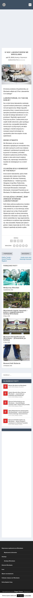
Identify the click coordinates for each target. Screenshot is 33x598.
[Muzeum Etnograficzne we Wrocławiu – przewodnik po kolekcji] (16, 326)
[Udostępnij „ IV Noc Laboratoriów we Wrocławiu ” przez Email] (18, 241)
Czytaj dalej (27, 595)
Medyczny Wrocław (11, 288)
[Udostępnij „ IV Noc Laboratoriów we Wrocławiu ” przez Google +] (14, 241)
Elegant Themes (18, 591)
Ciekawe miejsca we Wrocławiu (11, 578)
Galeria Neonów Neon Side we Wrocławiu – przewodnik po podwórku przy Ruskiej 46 (17, 394)
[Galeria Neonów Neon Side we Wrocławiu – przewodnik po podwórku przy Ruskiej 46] (5, 393)
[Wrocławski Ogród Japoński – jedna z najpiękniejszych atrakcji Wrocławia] (16, 300)
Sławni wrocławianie (7, 573)
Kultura (20, 397)
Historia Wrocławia (7, 565)
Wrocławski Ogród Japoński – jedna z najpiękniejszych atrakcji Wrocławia (15, 312)
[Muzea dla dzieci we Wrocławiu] (5, 386)
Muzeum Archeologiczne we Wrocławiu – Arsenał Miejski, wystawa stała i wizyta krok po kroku (19, 403)
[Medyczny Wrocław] (16, 277)
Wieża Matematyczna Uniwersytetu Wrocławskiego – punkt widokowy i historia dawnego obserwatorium (18, 412)
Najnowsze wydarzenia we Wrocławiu (12, 548)
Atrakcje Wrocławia (9, 561)
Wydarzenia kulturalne (10, 552)
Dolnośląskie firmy (7, 582)
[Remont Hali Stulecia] (16, 352)
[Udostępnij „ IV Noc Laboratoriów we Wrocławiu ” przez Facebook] (11, 241)
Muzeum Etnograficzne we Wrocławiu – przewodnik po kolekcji (14, 338)
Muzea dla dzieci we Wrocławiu (17, 385)
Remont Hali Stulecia (11, 363)
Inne (3, 569)
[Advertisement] (16, 27)
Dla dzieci (21, 387)
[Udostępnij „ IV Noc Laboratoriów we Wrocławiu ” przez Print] (21, 241)
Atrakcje (17, 57)
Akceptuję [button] (20, 595)
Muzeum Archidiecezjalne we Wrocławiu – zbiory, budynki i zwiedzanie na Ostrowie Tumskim (18, 421)
